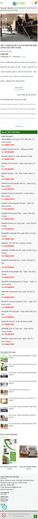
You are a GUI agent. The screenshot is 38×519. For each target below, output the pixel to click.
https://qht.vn (10, 489)
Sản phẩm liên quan (8, 352)
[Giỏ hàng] (36, 3)
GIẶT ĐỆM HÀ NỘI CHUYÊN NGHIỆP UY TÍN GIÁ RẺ (15, 467)
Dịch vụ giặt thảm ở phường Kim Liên (19, 389)
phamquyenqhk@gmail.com (12, 487)
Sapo (22, 516)
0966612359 (9, 145)
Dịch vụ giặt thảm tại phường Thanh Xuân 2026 (23, 381)
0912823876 (9, 152)
